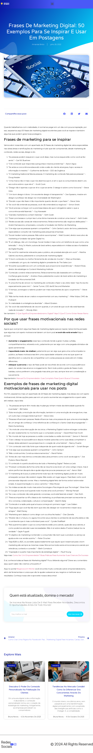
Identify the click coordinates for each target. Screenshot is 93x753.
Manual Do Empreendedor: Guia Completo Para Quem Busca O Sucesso (47, 378)
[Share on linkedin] (71, 113)
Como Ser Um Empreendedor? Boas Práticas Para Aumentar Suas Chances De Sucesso (50, 555)
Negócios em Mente (25, 569)
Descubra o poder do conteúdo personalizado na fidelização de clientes (24, 689)
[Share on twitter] (79, 113)
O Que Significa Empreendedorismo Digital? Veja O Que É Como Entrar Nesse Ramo (52, 313)
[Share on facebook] (64, 113)
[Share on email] (86, 113)
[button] (52, 4)
